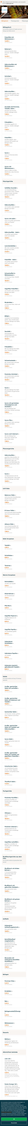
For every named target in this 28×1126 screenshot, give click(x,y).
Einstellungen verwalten (6, 1112)
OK (14, 1119)
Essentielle (14, 1122)
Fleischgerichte (15, 21)
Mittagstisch (4, 21)
